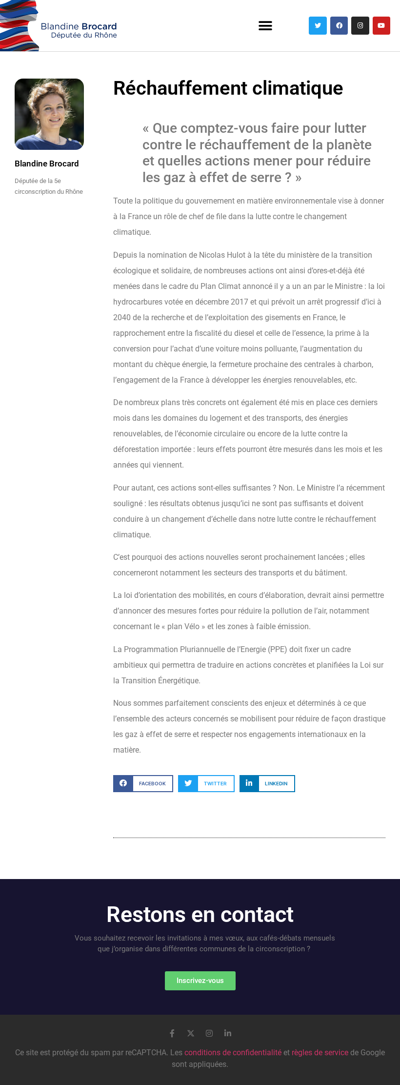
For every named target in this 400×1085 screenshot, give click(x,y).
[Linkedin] (228, 1033)
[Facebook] (339, 25)
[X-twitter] (191, 1033)
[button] (265, 26)
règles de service (320, 1052)
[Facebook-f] (172, 1033)
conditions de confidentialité (232, 1052)
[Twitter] (317, 25)
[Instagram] (360, 25)
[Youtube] (381, 25)
